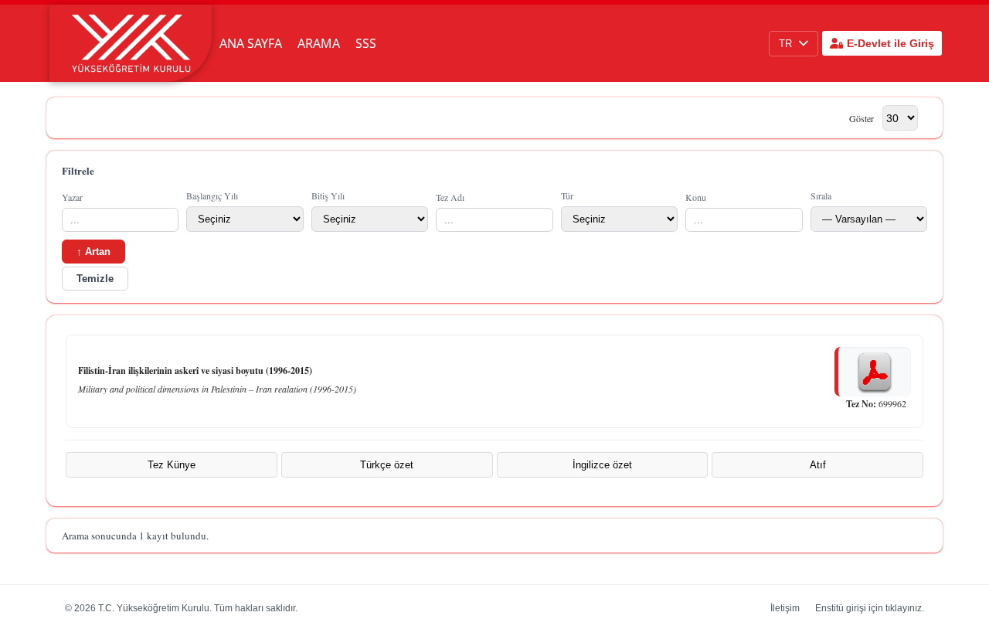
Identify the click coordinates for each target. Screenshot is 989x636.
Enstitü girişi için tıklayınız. (869, 608)
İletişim (785, 608)
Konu (695, 197)
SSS (365, 43)
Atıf (818, 465)
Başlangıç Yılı (212, 195)
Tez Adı (450, 197)
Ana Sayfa (250, 43)
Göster (861, 118)
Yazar (72, 197)
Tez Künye (171, 465)
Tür (567, 195)
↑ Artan (93, 251)
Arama (318, 43)
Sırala (821, 195)
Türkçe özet (386, 465)
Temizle (95, 278)
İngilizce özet (602, 465)
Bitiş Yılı (328, 195)
